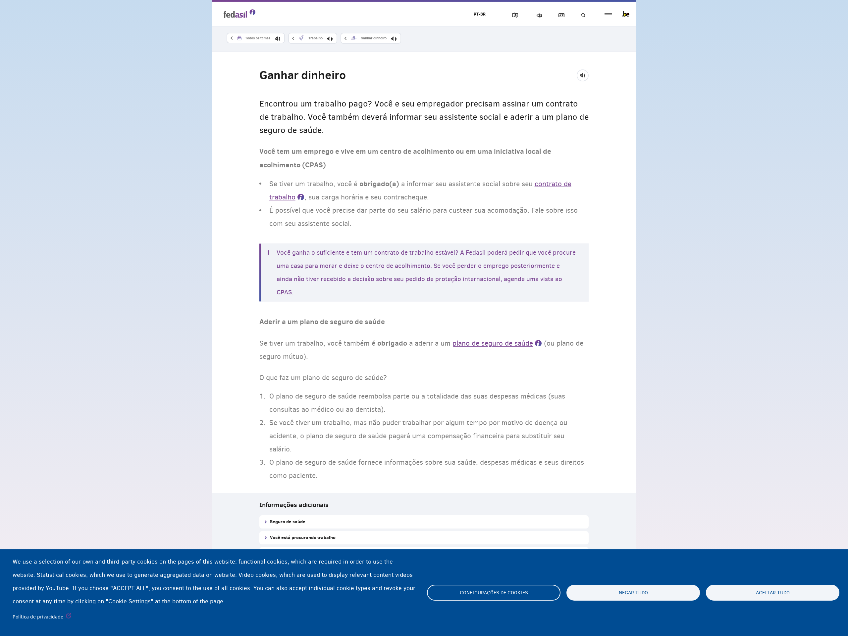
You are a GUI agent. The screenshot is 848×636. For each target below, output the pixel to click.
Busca (583, 15)
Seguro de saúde (287, 521)
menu (608, 14)
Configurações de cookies (494, 592)
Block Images (513, 15)
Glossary (560, 15)
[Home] (239, 13)
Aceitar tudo (773, 592)
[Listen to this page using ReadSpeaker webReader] (584, 74)
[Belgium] (625, 14)
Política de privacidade (38, 617)
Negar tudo (633, 592)
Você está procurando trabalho (303, 537)
